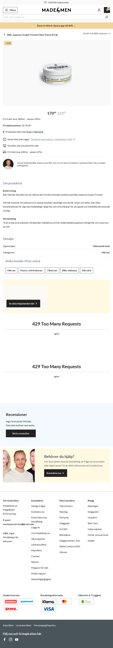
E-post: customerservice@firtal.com (14, 522)
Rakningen (93, 506)
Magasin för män (39, 567)
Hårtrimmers (66, 506)
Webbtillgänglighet (41, 579)
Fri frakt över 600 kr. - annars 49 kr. (22, 119)
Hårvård (86, 270)
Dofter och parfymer (98, 534)
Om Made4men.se (40, 533)
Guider (91, 540)
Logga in (35, 527)
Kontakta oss (54, 473)
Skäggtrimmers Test (69, 540)
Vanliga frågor (38, 506)
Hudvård (92, 517)
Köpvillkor (36, 550)
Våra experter (38, 538)
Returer (35, 562)
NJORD (63, 529)
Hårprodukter (95, 529)
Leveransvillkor (39, 544)
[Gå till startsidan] (56, 10)
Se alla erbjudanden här (22, 303)
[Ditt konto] (99, 10)
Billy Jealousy (69, 270)
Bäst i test (93, 523)
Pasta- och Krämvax (31, 270)
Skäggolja (64, 523)
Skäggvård (93, 511)
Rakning (63, 511)
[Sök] (106, 17)
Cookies (35, 556)
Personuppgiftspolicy (45, 625)
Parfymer (64, 517)
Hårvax (11, 270)
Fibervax (52, 270)
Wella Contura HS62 (69, 546)
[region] (56, 73)
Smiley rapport (38, 573)
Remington (64, 534)
